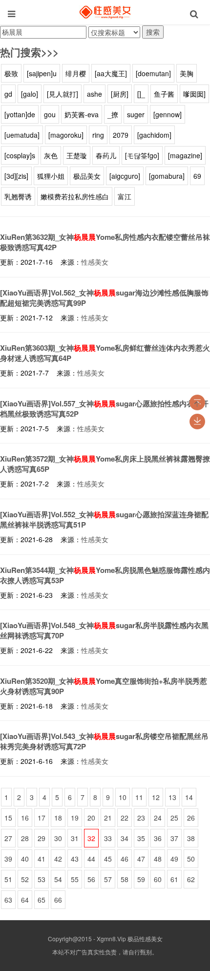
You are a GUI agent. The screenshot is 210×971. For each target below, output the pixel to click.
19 (75, 818)
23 (141, 818)
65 (41, 900)
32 (91, 838)
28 (25, 838)
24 (158, 818)
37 (174, 838)
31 (75, 838)
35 (141, 838)
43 (75, 859)
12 (156, 797)
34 (124, 838)
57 (108, 879)
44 (91, 859)
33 (108, 838)
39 (8, 859)
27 (8, 838)
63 (8, 900)
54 (58, 879)
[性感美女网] (105, 12)
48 (158, 859)
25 (174, 818)
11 (139, 797)
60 (158, 879)
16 (25, 818)
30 (58, 838)
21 (108, 818)
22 (124, 818)
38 (191, 838)
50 (191, 859)
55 (75, 879)
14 (189, 797)
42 (58, 859)
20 (91, 818)
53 (41, 879)
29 (41, 838)
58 (124, 879)
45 (108, 859)
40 (25, 859)
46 (124, 859)
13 (172, 797)
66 (58, 900)
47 (141, 859)
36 (158, 838)
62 (191, 879)
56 (91, 879)
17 (41, 818)
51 (8, 879)
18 (58, 818)
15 (8, 818)
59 (141, 879)
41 (41, 859)
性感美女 (94, 262)
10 (122, 797)
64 (25, 900)
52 (25, 879)
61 (174, 879)
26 (191, 818)
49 (174, 859)
